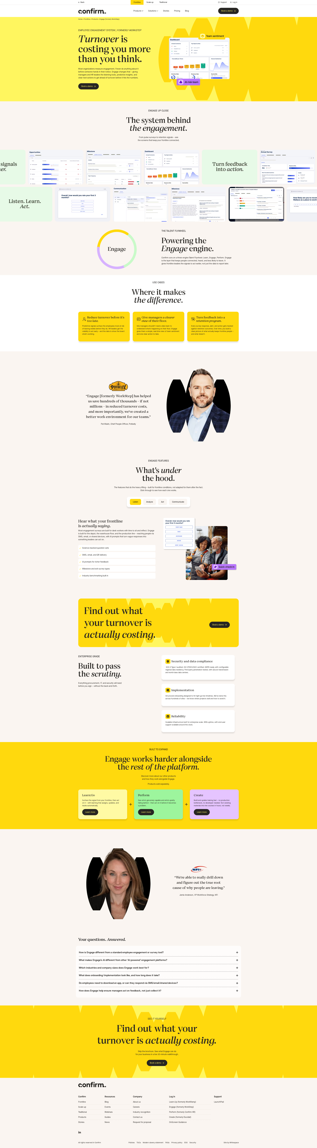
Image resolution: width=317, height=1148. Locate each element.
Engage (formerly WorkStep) (181, 1107)
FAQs (167, 1142)
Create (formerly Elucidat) (180, 1117)
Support (224, 2)
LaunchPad (219, 1102)
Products (137, 11)
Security (192, 1142)
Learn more (90, 812)
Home (80, 19)
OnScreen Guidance (178, 1122)
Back (82, 2)
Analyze (149, 502)
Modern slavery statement (153, 1142)
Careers (136, 1107)
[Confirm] (92, 11)
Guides (108, 1117)
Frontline (137, 2)
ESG (185, 1142)
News (107, 1122)
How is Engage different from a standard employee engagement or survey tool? (121, 952)
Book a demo (227, 11)
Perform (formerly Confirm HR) (182, 1112)
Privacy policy (176, 1142)
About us (137, 1102)
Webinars (109, 1112)
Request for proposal (142, 1122)
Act (162, 502)
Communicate (178, 502)
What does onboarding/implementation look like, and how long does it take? (119, 975)
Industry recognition (141, 1112)
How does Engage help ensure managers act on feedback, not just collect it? (120, 990)
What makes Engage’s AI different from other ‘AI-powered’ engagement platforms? (123, 960)
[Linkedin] (79, 1132)
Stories (166, 11)
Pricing (177, 11)
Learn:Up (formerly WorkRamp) (182, 1102)
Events (108, 1107)
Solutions (152, 11)
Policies (132, 1142)
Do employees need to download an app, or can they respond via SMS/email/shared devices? (128, 983)
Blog (187, 11)
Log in (235, 2)
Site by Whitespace (231, 1142)
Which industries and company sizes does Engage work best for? (114, 967)
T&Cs (139, 1142)
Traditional (163, 2)
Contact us (137, 1117)
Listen (135, 502)
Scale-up (149, 2)
